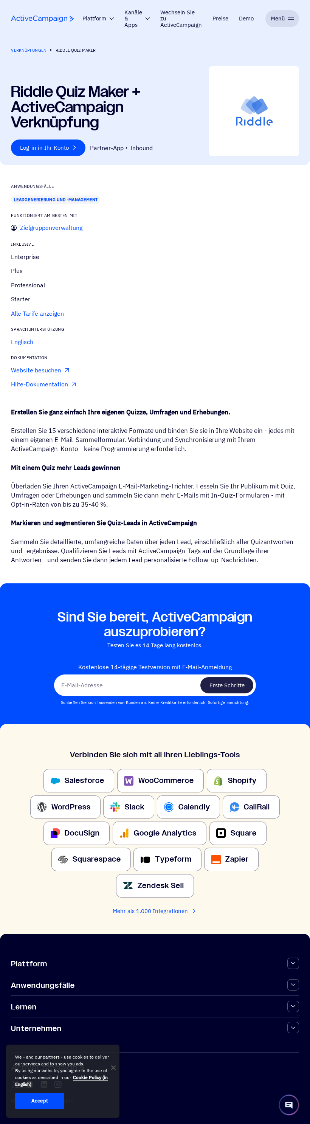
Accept (39, 1101)
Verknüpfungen (28, 50)
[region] (62, 1081)
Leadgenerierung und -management (56, 199)
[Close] (113, 1067)
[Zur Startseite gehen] (42, 19)
